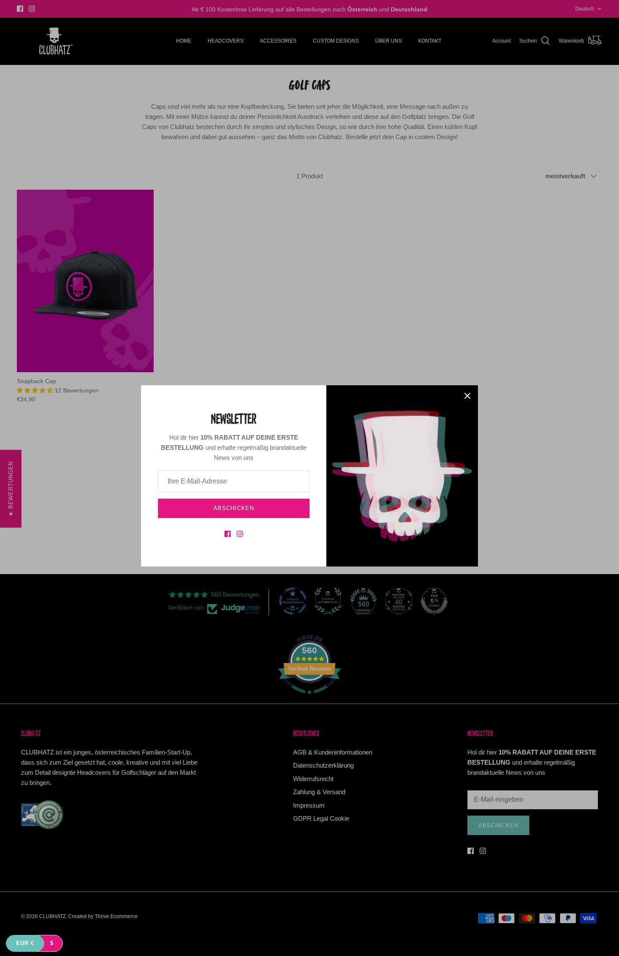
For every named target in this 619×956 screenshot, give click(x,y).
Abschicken (233, 508)
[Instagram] (240, 534)
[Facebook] (227, 534)
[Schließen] (467, 396)
